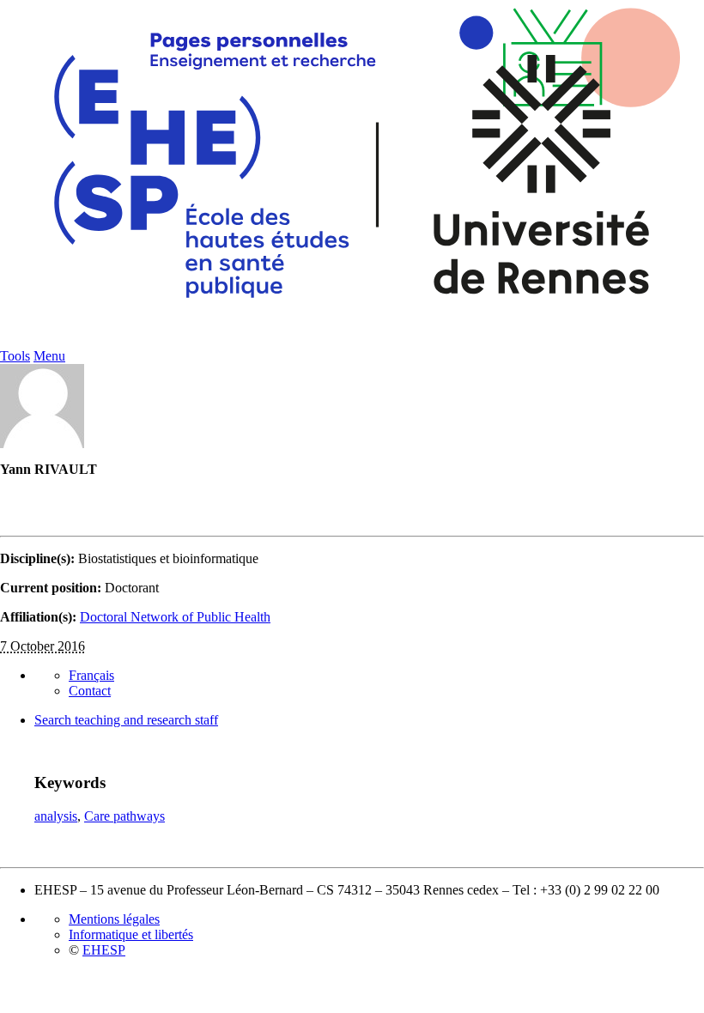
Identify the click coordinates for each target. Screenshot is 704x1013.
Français (91, 675)
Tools (15, 356)
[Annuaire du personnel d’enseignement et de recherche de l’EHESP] (352, 344)
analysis (55, 816)
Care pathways (124, 816)
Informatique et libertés (131, 934)
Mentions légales (114, 919)
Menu (49, 356)
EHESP (103, 950)
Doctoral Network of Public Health (175, 617)
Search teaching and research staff (126, 720)
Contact (90, 690)
